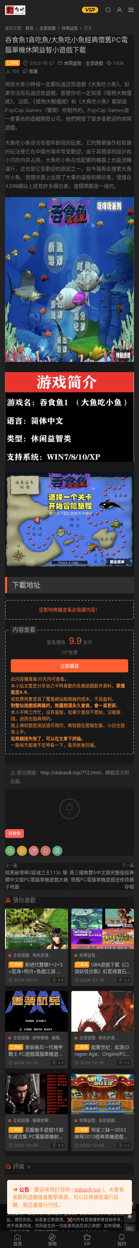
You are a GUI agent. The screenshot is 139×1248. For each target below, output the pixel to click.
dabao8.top (87, 1189)
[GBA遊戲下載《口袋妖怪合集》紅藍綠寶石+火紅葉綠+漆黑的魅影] (102, 928)
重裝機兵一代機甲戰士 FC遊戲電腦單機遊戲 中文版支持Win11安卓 (35, 1050)
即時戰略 (40, 1037)
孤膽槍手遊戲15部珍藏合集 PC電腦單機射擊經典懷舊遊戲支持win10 (35, 1133)
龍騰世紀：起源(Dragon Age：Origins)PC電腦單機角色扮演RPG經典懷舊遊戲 (103, 1050)
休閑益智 (73, 63)
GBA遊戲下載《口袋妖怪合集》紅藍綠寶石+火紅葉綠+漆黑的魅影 (102, 968)
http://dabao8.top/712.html (70, 772)
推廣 (33, 71)
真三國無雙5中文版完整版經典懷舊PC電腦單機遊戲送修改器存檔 (102, 879)
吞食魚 (14, 833)
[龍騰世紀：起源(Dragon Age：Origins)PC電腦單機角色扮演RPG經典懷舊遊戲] (102, 1011)
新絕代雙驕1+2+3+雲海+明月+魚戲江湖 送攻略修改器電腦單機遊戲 (35, 968)
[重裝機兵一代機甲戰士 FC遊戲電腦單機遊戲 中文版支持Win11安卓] (36, 1011)
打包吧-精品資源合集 (15, 10)
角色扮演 (40, 955)
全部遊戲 (94, 63)
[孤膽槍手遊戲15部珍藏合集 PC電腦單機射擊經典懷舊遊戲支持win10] (36, 1094)
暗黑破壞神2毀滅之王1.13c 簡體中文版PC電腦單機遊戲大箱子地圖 (36, 879)
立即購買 (69, 666)
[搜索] (108, 9)
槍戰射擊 (40, 1120)
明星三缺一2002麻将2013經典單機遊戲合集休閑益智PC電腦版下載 (101, 1133)
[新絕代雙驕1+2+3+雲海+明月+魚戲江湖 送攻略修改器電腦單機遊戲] (36, 928)
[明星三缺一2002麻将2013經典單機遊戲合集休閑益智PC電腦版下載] (102, 1094)
